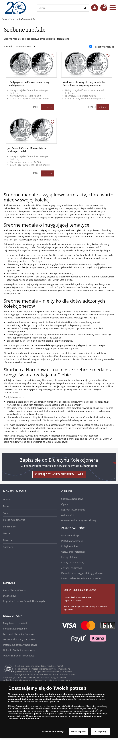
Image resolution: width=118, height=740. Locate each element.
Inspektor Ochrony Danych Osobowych (24, 601)
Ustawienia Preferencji (53, 731)
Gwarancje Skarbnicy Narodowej (78, 520)
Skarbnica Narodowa (72, 498)
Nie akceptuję (78, 731)
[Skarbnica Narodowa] (17, 8)
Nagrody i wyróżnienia (73, 509)
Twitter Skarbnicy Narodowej (18, 655)
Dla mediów (9, 595)
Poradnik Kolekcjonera (15, 628)
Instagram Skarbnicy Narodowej (20, 644)
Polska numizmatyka (14, 519)
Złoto (6, 506)
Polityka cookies (69, 546)
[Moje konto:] (94, 7)
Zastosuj (8, 46)
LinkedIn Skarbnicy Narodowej (19, 650)
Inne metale (9, 526)
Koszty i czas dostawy (72, 562)
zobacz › (48, 107)
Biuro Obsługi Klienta (14, 590)
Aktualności (67, 515)
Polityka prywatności (72, 540)
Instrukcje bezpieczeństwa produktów (81, 578)
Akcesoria (8, 546)
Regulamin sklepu (70, 535)
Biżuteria (7, 540)
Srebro (6, 513)
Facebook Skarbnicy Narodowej (19, 633)
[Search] (85, 7)
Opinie (64, 504)
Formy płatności (69, 557)
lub (80, 589)
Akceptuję (100, 731)
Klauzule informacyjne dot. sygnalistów (82, 573)
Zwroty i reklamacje (71, 567)
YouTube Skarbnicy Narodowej (19, 639)
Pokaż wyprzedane (104, 46)
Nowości (7, 499)
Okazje (6, 533)
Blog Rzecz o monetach (15, 623)
